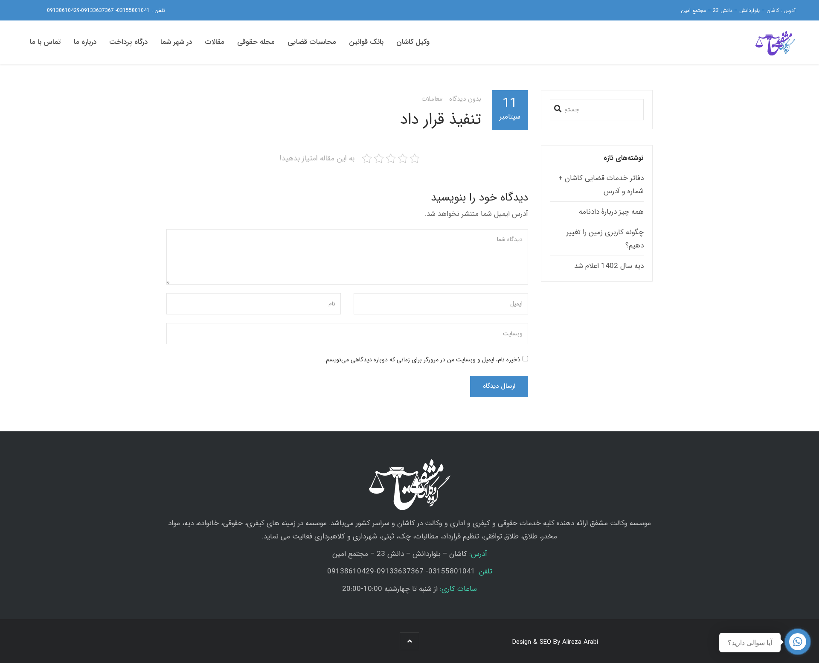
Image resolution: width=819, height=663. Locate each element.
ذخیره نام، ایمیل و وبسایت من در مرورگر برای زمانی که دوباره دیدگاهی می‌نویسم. (422, 359)
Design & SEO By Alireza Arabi (555, 642)
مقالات (214, 42)
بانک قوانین (366, 42)
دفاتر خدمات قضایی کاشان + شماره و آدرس (601, 184)
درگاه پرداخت (128, 42)
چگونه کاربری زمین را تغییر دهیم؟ (605, 239)
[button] (557, 106)
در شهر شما (176, 42)
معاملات (431, 99)
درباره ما (85, 42)
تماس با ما (45, 42)
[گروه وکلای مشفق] (774, 43)
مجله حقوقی (256, 42)
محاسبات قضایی (312, 42)
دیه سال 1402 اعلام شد (609, 266)
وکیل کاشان (413, 42)
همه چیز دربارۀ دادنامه (611, 212)
